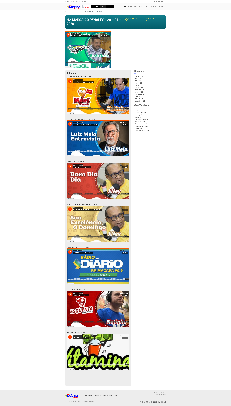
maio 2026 (138, 83)
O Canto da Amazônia (142, 130)
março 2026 (139, 87)
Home (124, 6)
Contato (160, 6)
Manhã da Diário (140, 121)
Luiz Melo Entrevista (141, 119)
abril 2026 (138, 85)
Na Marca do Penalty (141, 126)
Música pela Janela (141, 124)
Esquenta (138, 117)
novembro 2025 (140, 96)
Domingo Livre (139, 115)
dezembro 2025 (140, 94)
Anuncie (153, 6)
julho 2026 (138, 78)
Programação (138, 6)
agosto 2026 (139, 76)
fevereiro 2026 (139, 90)
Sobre (130, 6)
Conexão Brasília (140, 112)
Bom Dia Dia (139, 110)
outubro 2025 (139, 99)
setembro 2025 (140, 101)
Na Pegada (138, 128)
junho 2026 (138, 81)
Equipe (147, 6)
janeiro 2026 (139, 92)
